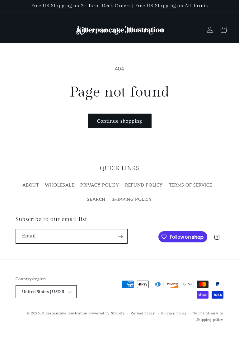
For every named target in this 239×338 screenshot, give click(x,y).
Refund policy (143, 313)
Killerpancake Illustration (64, 313)
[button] (223, 30)
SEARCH (96, 199)
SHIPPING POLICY (132, 199)
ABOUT (30, 185)
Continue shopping (119, 121)
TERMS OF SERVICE (190, 185)
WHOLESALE (59, 185)
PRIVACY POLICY (99, 185)
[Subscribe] (120, 236)
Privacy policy (174, 313)
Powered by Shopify (106, 313)
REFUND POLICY (144, 185)
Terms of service (208, 313)
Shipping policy (210, 320)
